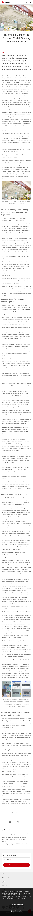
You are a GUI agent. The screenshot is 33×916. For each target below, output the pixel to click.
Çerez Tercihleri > (16, 911)
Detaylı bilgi (23, 898)
